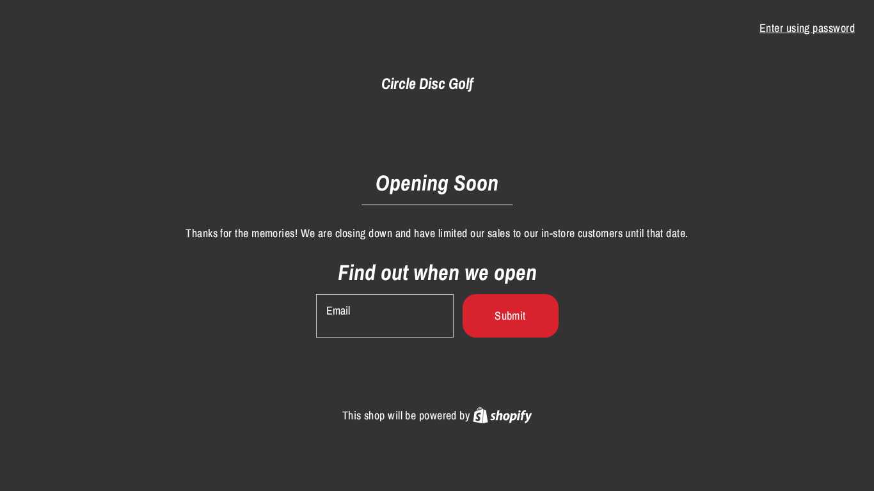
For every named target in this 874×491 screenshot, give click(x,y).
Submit (510, 315)
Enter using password (807, 28)
